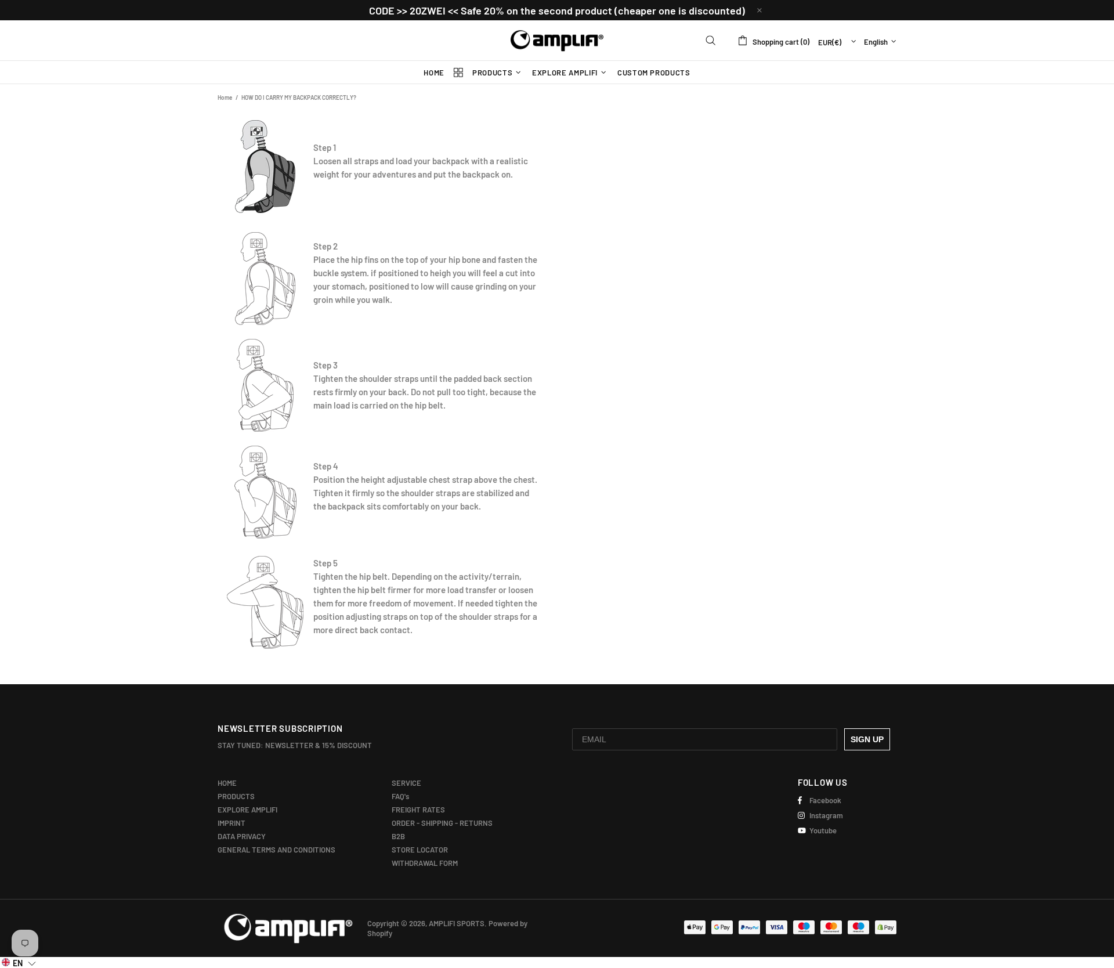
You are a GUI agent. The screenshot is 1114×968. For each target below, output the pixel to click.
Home (225, 97)
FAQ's (400, 796)
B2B (398, 836)
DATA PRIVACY (242, 836)
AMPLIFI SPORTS (557, 40)
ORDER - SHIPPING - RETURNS (442, 823)
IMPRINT (231, 823)
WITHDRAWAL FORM (425, 863)
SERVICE (406, 783)
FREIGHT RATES (418, 809)
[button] (19, 962)
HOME (227, 783)
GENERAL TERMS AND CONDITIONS (276, 849)
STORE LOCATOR (420, 849)
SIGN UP (867, 739)
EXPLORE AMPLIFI (247, 809)
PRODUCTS (236, 796)
